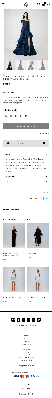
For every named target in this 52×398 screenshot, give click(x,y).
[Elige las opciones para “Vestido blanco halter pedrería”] (19, 270)
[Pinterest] (18, 320)
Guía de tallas (44, 133)
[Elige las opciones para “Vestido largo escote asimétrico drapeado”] (19, 226)
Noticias (26, 338)
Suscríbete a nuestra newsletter (26, 325)
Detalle (7, 154)
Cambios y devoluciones (26, 358)
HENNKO (30, 394)
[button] (3, 4)
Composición (10, 177)
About (26, 336)
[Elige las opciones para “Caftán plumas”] (43, 226)
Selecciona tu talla (10, 110)
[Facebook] (33, 320)
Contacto (26, 341)
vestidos (15, 209)
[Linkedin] (23, 320)
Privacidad (26, 352)
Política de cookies (26, 360)
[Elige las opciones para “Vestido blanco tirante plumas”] (43, 270)
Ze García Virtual (26, 344)
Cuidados (8, 181)
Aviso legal (26, 355)
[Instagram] (28, 320)
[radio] (6, 116)
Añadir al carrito (26, 126)
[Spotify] (39, 320)
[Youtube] (13, 320)
